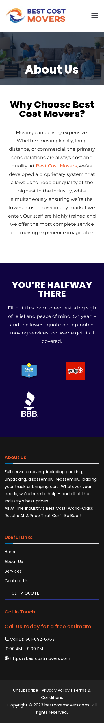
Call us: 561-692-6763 (32, 639)
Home (11, 552)
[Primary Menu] (94, 16)
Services (13, 571)
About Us (14, 561)
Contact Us (16, 581)
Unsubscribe (25, 690)
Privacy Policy (56, 690)
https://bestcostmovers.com (40, 658)
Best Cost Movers (56, 166)
